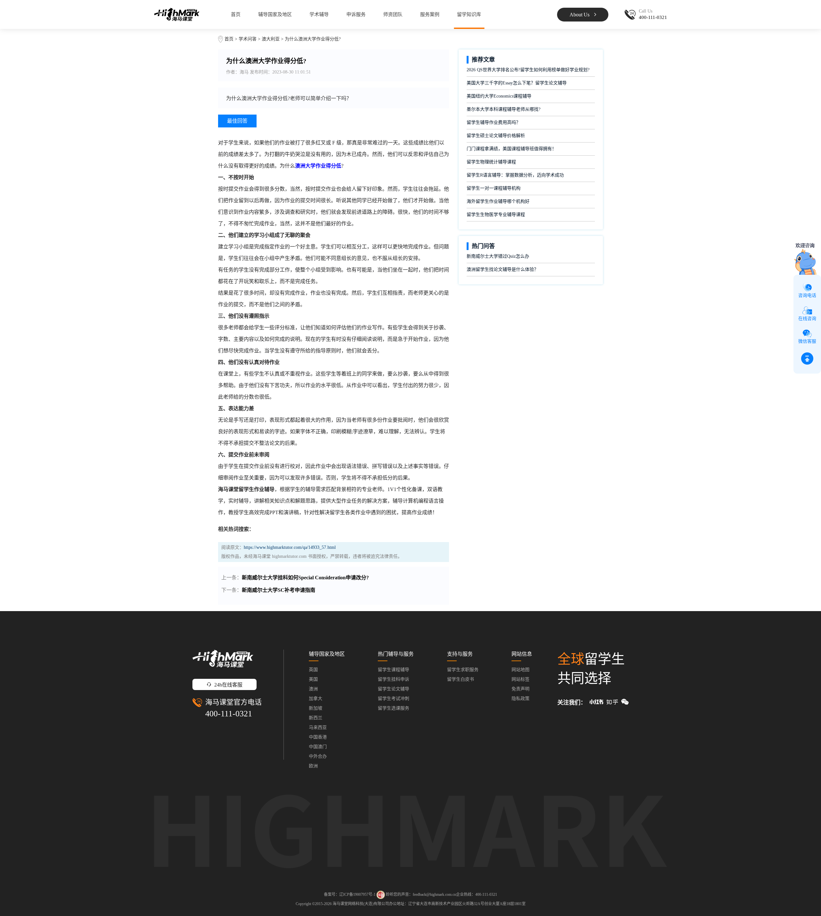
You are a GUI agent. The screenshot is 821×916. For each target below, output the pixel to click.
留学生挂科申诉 (393, 679)
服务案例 (429, 14)
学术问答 (248, 39)
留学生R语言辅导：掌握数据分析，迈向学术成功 (515, 175)
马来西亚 (318, 727)
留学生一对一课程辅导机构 (494, 188)
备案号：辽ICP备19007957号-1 (350, 894)
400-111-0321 (228, 713)
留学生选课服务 (393, 708)
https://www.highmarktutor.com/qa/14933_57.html (290, 547)
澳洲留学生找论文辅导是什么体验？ (502, 269)
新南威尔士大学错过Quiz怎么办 (498, 256)
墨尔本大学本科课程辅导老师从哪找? (503, 109)
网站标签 (520, 679)
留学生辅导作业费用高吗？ (494, 122)
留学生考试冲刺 (393, 698)
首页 (236, 14)
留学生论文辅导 (393, 689)
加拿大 (315, 698)
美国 (313, 679)
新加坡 (315, 708)
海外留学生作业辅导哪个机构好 (498, 201)
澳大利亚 (271, 39)
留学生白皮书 (460, 679)
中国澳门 (318, 746)
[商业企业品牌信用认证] (381, 895)
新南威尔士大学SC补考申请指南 (278, 590)
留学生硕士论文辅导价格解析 (496, 135)
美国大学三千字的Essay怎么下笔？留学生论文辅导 (517, 83)
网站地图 (520, 669)
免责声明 (520, 689)
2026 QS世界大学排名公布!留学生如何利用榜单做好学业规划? (528, 69)
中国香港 (318, 737)
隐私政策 (520, 698)
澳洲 (313, 689)
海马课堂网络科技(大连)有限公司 (361, 904)
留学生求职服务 (462, 669)
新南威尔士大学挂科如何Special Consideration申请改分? (305, 577)
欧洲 (313, 766)
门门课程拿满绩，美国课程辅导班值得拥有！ (511, 148)
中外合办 (318, 756)
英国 (313, 669)
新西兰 (315, 717)
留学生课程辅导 (393, 669)
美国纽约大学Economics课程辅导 (499, 96)
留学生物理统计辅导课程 (491, 162)
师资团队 (392, 14)
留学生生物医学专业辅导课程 (496, 214)
